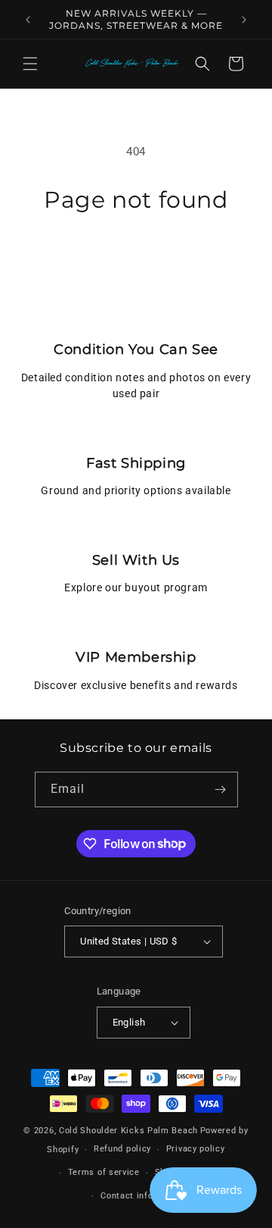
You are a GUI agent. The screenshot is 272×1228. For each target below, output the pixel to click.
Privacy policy (195, 1149)
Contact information (143, 1196)
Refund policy (122, 1149)
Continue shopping (136, 255)
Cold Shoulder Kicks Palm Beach (128, 1131)
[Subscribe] (220, 789)
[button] (30, 63)
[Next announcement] (244, 19)
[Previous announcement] (28, 19)
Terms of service (104, 1172)
